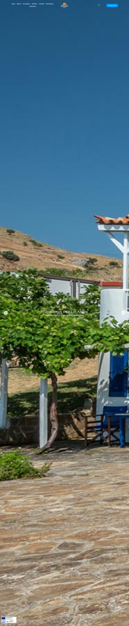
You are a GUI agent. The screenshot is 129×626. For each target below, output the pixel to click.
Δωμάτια (19, 4)
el (99, 5)
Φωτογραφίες (26, 4)
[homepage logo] (64, 5)
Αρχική (13, 4)
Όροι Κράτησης (50, 4)
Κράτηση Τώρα (112, 5)
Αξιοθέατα (34, 4)
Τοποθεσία (41, 4)
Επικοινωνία (32, 6)
